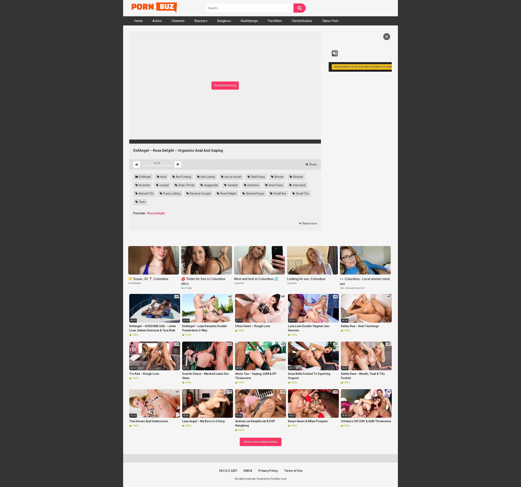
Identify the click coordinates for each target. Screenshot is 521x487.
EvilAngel (144, 176)
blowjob (297, 176)
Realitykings (249, 21)
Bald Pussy (257, 176)
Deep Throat (186, 185)
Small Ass (279, 193)
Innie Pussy (275, 185)
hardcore (253, 185)
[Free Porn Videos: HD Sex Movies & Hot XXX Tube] (154, 8)
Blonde (278, 176)
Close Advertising (225, 85)
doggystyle (210, 185)
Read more (309, 223)
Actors (157, 21)
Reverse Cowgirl (200, 193)
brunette (144, 185)
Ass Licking (207, 176)
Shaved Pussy (254, 193)
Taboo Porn (330, 21)
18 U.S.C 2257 (228, 470)
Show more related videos (260, 441)
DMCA (248, 470)
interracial (298, 185)
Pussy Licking (171, 193)
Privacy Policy (268, 470)
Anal (163, 176)
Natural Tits (146, 193)
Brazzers (200, 21)
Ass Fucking (183, 176)
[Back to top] (507, 475)
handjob (232, 185)
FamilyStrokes (302, 21)
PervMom (275, 21)
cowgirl (164, 185)
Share (313, 164)
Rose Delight (228, 193)
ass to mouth (232, 176)
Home (138, 21)
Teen (141, 201)
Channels (178, 21)
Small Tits (302, 193)
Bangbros (224, 21)
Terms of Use (293, 470)
